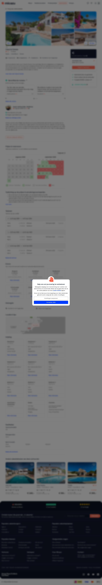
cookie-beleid (57, 290)
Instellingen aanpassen (51, 298)
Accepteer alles (51, 302)
